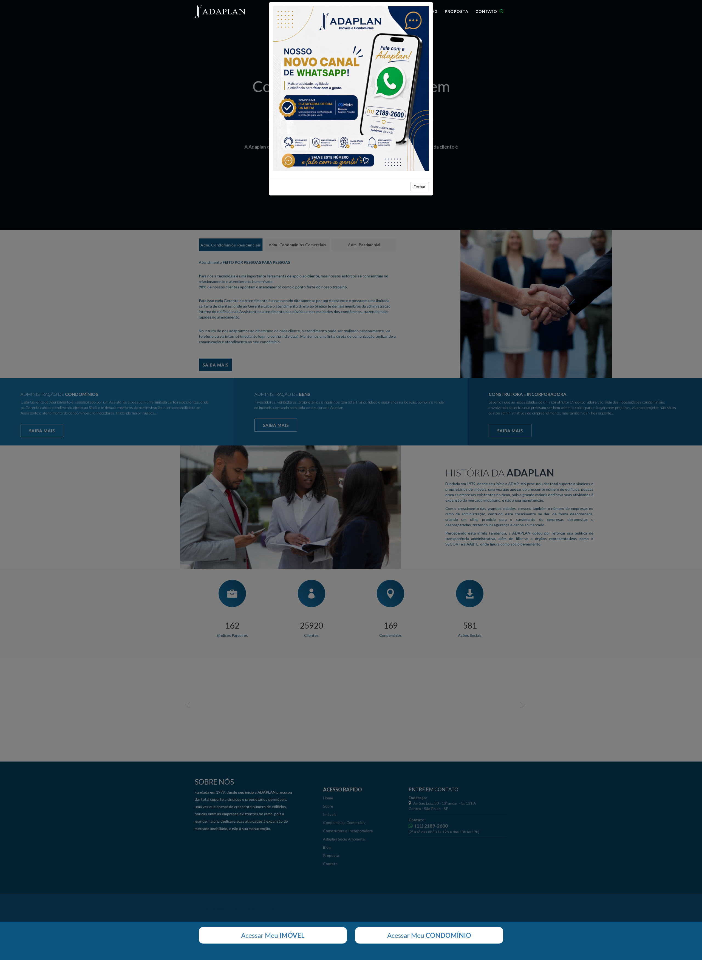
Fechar (419, 186)
